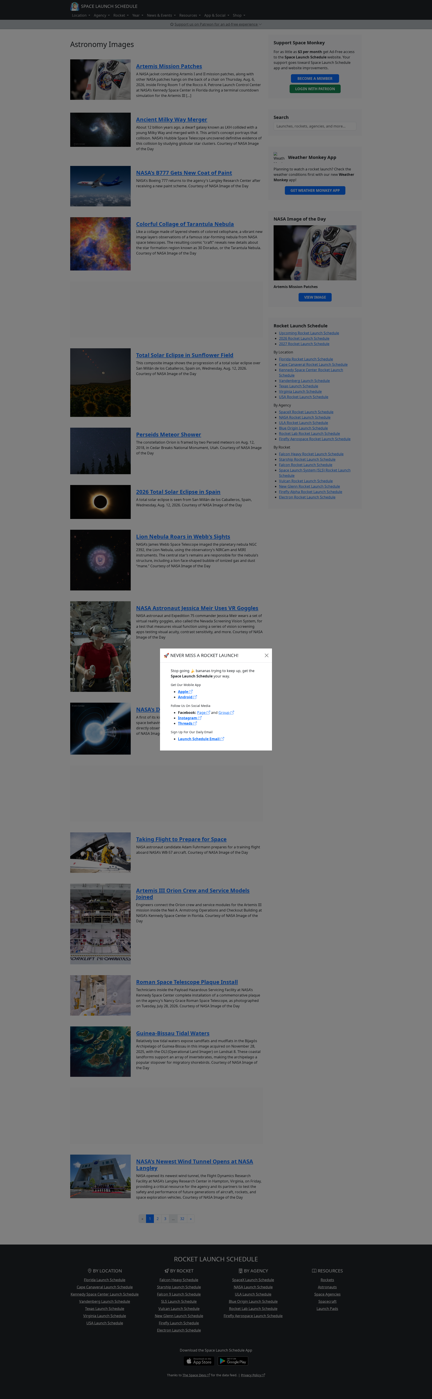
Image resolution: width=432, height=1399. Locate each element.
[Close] (266, 655)
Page (202, 712)
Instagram (188, 717)
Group (224, 712)
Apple (183, 691)
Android (185, 697)
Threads (185, 723)
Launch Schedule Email (199, 738)
